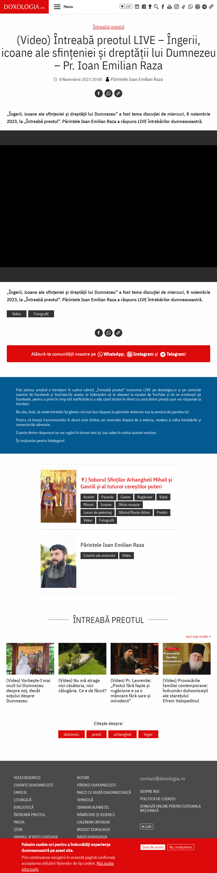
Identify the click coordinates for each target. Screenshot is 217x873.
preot (96, 734)
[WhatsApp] (190, 6)
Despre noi (149, 791)
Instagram (143, 354)
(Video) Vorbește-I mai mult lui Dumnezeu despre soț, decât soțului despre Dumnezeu (28, 690)
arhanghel (122, 734)
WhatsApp (114, 354)
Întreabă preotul (108, 26)
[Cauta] (156, 6)
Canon (125, 497)
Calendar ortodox (93, 822)
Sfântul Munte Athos (134, 512)
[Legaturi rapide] (211, 6)
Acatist (88, 497)
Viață (163, 497)
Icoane (106, 504)
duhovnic (71, 734)
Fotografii (41, 313)
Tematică (85, 800)
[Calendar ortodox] (137, 6)
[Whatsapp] (108, 93)
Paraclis (107, 497)
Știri (18, 829)
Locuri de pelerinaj (97, 512)
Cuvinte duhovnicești (33, 785)
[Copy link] (118, 93)
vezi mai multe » (198, 636)
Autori (83, 778)
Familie (20, 792)
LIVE (127, 6)
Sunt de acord (152, 847)
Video (16, 313)
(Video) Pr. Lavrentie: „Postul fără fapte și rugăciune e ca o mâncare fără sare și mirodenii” (131, 690)
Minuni (88, 504)
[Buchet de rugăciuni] (150, 6)
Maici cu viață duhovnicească (104, 792)
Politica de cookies (157, 799)
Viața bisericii (27, 778)
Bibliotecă (23, 807)
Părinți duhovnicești (96, 785)
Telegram (176, 354)
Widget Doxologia (93, 829)
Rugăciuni (144, 497)
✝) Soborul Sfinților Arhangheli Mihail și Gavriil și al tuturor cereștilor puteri (126, 483)
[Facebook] (163, 6)
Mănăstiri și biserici (96, 815)
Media (19, 822)
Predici (162, 512)
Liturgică (22, 800)
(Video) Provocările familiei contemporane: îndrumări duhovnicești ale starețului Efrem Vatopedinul (185, 690)
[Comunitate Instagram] (198, 6)
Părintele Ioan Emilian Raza (137, 79)
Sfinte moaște (129, 504)
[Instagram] (176, 6)
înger (148, 734)
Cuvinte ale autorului (99, 555)
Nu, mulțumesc (180, 847)
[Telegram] (205, 6)
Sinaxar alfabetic (93, 807)
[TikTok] (183, 6)
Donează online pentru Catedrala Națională (170, 808)
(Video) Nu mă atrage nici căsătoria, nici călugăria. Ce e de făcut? (82, 685)
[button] (63, 6)
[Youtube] (169, 6)
